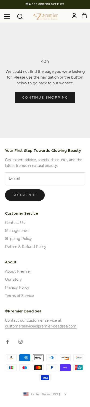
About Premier (18, 271)
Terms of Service (19, 295)
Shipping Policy (18, 238)
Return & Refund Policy (25, 246)
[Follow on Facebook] (7, 341)
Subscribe (24, 195)
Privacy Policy (17, 287)
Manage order (17, 230)
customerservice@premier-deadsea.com (40, 326)
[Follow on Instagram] (20, 341)
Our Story (13, 279)
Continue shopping (45, 97)
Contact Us (14, 222)
